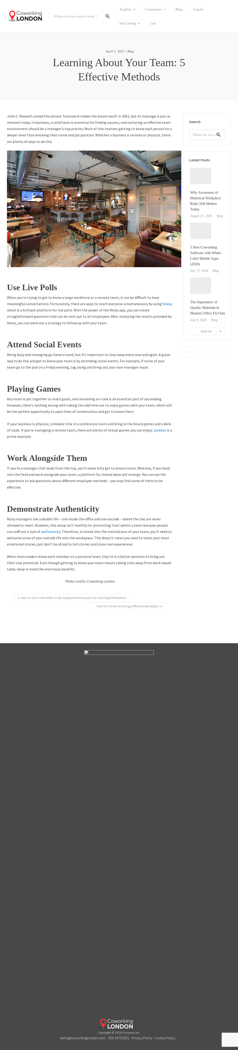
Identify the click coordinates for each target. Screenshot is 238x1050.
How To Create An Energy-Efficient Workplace (128, 606)
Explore (125, 9)
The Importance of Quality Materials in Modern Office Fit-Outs (207, 307)
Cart (153, 23)
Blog (178, 9)
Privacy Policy (142, 1038)
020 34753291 (118, 1038)
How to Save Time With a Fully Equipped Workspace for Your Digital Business (73, 598)
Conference (153, 9)
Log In (198, 9)
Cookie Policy (165, 1038)
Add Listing (127, 23)
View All (206, 331)
